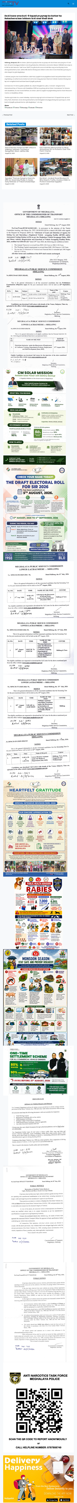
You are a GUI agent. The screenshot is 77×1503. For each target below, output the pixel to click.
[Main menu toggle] (73, 4)
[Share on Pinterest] (39, 107)
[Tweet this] (16, 107)
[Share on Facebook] (9, 107)
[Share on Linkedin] (31, 107)
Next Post (71, 115)
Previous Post (7, 115)
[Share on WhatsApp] (24, 107)
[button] (68, 3)
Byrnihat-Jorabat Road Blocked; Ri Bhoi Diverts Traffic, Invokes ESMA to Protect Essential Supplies (55, 180)
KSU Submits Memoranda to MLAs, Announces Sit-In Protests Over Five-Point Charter (55, 149)
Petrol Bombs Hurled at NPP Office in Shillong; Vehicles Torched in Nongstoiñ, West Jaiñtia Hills (20, 149)
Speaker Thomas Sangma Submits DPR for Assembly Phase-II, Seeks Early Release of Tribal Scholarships (20, 180)
